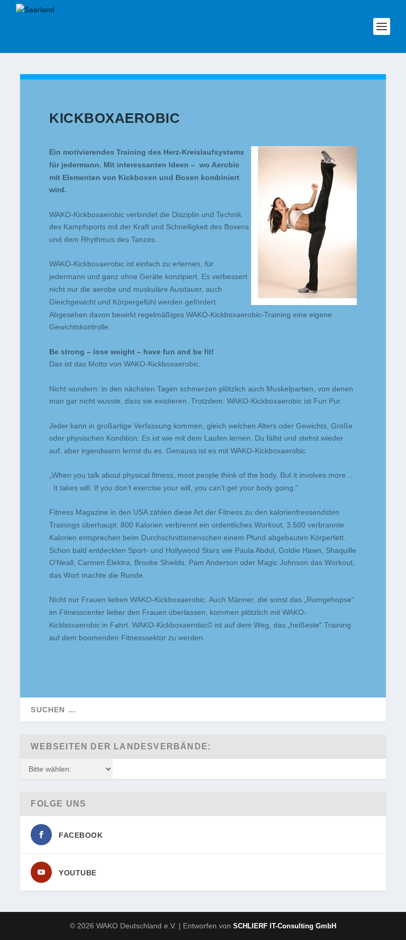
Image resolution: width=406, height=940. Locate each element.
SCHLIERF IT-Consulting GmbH (284, 926)
